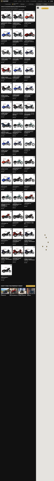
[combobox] (8, 4)
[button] (6, 19)
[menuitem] (15, 1)
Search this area (45, 8)
